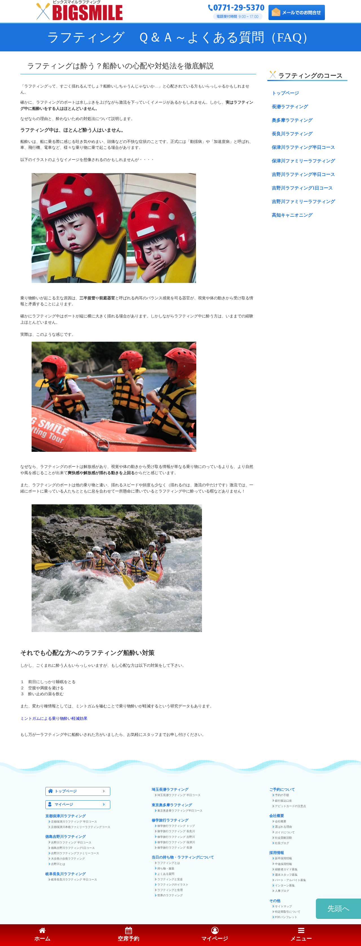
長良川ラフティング (292, 133)
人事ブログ (282, 890)
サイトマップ (283, 906)
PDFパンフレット (286, 917)
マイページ (64, 805)
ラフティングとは (168, 862)
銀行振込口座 (283, 800)
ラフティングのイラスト (172, 884)
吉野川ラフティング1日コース (302, 188)
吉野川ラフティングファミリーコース (75, 853)
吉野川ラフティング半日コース (303, 174)
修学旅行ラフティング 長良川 (176, 831)
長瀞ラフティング (290, 106)
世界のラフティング (170, 895)
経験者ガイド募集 (286, 869)
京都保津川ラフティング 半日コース (74, 821)
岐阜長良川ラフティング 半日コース (74, 879)
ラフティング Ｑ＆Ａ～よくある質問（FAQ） (180, 37)
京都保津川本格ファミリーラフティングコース (80, 827)
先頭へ (338, 908)
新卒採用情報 (283, 858)
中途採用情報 (283, 864)
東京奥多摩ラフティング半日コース (179, 810)
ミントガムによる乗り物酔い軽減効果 (53, 718)
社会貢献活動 (283, 837)
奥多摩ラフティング (292, 120)
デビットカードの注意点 (290, 806)
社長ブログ (282, 843)
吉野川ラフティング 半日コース (71, 842)
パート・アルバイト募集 (290, 880)
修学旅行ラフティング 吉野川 (176, 836)
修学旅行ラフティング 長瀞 (174, 847)
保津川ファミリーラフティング (303, 160)
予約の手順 (282, 795)
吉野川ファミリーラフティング (303, 201)
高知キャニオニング (292, 215)
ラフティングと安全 (170, 879)
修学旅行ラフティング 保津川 (176, 842)
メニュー (301, 938)
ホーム (42, 938)
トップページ (285, 93)
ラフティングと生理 (170, 889)
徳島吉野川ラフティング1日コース (73, 847)
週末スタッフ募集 (286, 874)
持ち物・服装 (165, 868)
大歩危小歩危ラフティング (68, 858)
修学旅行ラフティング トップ (176, 825)
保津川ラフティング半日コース (303, 147)
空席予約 (128, 938)
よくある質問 (165, 873)
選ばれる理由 (283, 826)
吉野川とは (58, 864)
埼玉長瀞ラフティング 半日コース (179, 795)
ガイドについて (285, 832)
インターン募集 (285, 885)
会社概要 (280, 821)
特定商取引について (287, 911)
